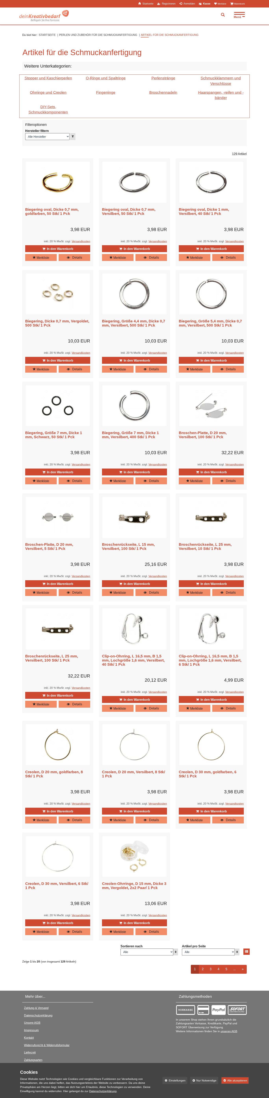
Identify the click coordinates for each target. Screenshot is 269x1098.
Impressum (31, 1030)
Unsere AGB (32, 1022)
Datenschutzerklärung (38, 1015)
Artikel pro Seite (194, 946)
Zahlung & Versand (36, 1008)
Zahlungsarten (33, 1060)
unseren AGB (229, 1031)
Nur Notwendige (203, 1080)
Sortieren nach (132, 946)
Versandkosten (81, 241)
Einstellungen (174, 1080)
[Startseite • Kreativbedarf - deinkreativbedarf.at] (44, 16)
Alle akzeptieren (234, 1080)
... (236, 969)
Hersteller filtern (37, 131)
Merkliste (42, 257)
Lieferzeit (30, 1052)
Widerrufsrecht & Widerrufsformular (47, 1045)
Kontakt (29, 1037)
